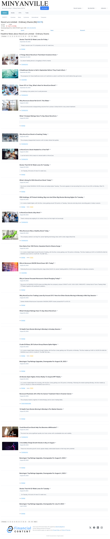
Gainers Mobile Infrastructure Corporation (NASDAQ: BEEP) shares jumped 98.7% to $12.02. (46, 301)
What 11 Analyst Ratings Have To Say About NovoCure (38, 116)
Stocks (12, 13)
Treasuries (43, 17)
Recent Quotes (77, 8)
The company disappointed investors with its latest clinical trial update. (40, 140)
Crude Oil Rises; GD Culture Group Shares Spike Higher (38, 344)
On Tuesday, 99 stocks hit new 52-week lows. (34, 170)
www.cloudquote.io (60, 526)
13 (29, 36)
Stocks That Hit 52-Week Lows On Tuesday (35, 165)
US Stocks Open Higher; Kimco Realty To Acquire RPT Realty (40, 377)
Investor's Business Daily (26, 403)
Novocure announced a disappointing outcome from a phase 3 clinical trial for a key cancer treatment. (48, 106)
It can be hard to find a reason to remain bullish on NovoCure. (37, 155)
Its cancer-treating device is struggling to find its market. (36, 60)
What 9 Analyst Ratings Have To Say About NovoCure (38, 311)
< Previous (3, 36)
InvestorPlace (24, 79)
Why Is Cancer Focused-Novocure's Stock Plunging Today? (40, 278)
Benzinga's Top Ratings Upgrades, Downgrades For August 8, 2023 (43, 458)
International (35, 17)
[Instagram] (101, 529)
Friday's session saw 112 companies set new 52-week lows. (37, 45)
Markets (5, 13)
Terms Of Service (66, 530)
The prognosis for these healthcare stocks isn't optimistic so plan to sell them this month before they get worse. (51, 76)
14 (31, 36)
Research (82, 30)
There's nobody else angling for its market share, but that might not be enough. (42, 218)
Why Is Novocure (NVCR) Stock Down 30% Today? (37, 263)
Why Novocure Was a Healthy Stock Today (34, 231)
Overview (13, 17)
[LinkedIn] (98, 529)
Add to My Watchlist (31, 28)
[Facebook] (94, 529)
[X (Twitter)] (90, 529)
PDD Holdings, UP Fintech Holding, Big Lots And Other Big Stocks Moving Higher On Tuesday (52, 197)
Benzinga (23, 49)
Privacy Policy (56, 530)
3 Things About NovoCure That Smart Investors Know (38, 55)
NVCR (39, 22)
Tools (26, 13)
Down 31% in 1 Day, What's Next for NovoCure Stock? (38, 85)
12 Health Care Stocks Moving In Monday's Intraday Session (40, 329)
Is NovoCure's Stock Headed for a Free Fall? (35, 149)
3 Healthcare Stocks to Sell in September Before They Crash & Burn (43, 70)
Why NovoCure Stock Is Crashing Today (33, 134)
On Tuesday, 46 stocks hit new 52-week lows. (34, 494)
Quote (22, 30)
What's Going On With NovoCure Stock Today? (36, 180)
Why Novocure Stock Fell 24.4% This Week (34, 100)
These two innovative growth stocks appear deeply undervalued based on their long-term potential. (48, 448)
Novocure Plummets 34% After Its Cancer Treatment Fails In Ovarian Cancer (46, 394)
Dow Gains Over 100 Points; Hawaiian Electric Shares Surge (40, 246)
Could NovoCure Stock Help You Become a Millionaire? (38, 427)
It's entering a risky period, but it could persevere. (34, 91)
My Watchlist (91, 8)
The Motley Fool (25, 64)
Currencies (26, 17)
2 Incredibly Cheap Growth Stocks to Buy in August (37, 443)
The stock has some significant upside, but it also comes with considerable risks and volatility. (46, 433)
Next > (35, 36)
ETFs (20, 13)
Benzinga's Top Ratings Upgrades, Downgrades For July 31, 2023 (42, 504)
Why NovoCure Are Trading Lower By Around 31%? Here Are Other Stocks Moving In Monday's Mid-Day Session (58, 295)
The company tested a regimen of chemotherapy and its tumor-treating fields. (42, 399)
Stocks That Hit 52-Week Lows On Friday (34, 39)
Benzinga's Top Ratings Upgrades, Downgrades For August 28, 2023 (43, 361)
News (19, 17)
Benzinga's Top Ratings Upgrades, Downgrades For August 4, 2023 (43, 473)
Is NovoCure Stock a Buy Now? (30, 212)
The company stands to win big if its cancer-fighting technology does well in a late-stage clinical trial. (48, 236)
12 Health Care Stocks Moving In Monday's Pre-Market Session (41, 409)
